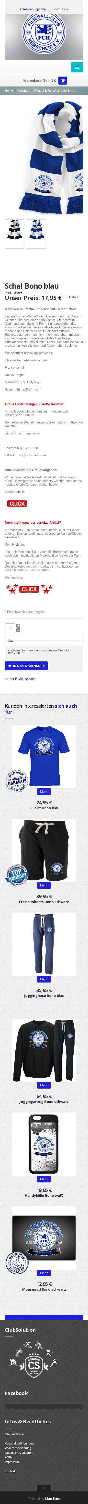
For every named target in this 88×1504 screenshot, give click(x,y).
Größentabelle (14, 1434)
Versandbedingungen (19, 1443)
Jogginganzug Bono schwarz (44, 1101)
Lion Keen (53, 1499)
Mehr (44, 979)
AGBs (8, 1457)
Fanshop (23, 90)
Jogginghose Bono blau (44, 995)
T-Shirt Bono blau (44, 807)
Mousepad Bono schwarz (44, 1289)
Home (9, 90)
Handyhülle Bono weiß (44, 1195)
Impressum (12, 1462)
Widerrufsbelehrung (18, 1448)
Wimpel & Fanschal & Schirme (54, 90)
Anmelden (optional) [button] (33, 9)
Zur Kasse (61, 9)
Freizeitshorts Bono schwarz (44, 901)
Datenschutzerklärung (19, 1453)
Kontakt (10, 1471)
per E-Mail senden (22, 679)
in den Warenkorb (28, 665)
